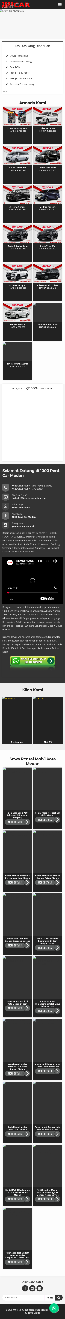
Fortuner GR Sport (17, 265)
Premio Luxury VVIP (17, 108)
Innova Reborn (17, 304)
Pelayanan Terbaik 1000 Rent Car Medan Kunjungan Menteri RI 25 (17, 1214)
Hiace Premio (47, 108)
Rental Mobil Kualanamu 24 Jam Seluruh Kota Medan (16, 1149)
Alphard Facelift (47, 147)
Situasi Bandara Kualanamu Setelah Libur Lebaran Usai (47, 960)
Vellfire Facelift (47, 186)
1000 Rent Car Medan (36, 1309)
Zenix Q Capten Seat (18, 227)
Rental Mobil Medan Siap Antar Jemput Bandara (48, 1023)
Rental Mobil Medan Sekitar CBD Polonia (17, 1085)
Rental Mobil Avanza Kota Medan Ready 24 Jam (47, 1086)
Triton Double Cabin (47, 304)
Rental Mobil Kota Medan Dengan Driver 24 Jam (47, 834)
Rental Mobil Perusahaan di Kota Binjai (47, 772)
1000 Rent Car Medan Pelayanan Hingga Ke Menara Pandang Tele (47, 1151)
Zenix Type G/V (47, 226)
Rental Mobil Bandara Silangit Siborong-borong (17, 897)
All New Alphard (18, 186)
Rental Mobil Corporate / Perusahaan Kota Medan (17, 836)
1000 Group (34, 1312)
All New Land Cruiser (48, 267)
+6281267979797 (21, 485)
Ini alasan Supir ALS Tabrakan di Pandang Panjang (17, 772)
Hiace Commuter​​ (17, 147)
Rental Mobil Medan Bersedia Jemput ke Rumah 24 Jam (17, 1023)
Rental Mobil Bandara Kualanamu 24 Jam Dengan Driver (47, 899)
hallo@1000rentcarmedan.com (29, 498)
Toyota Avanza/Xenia (17, 345)
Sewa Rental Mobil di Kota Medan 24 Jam (18, 959)
